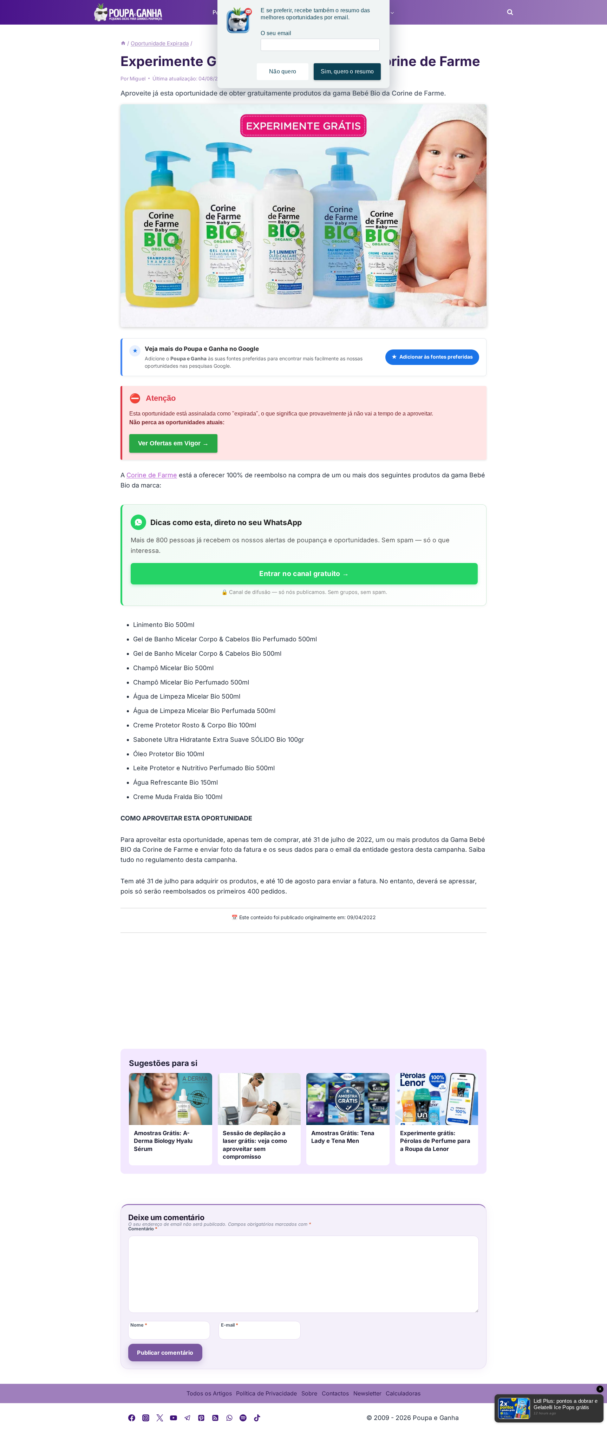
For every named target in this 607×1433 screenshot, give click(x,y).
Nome (138, 1325)
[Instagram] (146, 1418)
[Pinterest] (202, 1418)
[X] (160, 1418)
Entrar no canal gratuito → (304, 573)
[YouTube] (174, 1418)
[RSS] (215, 1418)
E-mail (229, 1325)
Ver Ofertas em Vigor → (173, 443)
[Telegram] (188, 1418)
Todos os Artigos (209, 1393)
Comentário (142, 1228)
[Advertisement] (303, 989)
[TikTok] (257, 1418)
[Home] (123, 43)
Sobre (309, 1393)
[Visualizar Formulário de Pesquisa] (508, 12)
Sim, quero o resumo (347, 71)
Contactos (335, 1393)
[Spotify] (243, 1418)
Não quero (282, 71)
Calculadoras (403, 1393)
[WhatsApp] (229, 1418)
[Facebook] (132, 1418)
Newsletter (367, 1393)
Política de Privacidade (266, 1393)
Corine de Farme (151, 475)
